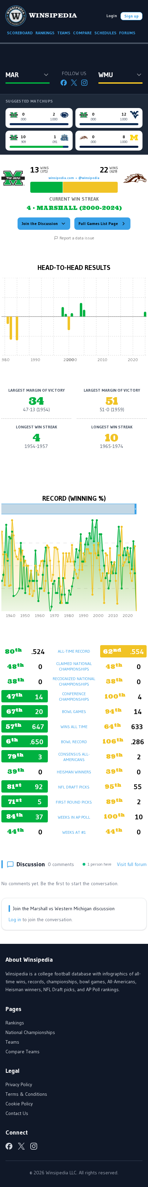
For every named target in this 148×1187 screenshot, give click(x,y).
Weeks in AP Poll (74, 817)
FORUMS (127, 32)
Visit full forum (132, 864)
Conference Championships (74, 696)
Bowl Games (74, 711)
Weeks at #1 (74, 832)
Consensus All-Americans (73, 756)
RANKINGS (44, 32)
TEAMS (63, 32)
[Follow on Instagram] (84, 83)
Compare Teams (23, 1051)
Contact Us (17, 1113)
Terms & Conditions (26, 1094)
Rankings (15, 1023)
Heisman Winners (74, 771)
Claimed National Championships (74, 666)
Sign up (131, 16)
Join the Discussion (40, 223)
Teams (12, 1042)
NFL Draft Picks (73, 787)
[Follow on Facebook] (64, 83)
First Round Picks (74, 802)
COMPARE (82, 32)
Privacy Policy (19, 1084)
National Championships (30, 1032)
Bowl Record (74, 741)
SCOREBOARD (20, 32)
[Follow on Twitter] (74, 83)
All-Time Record (74, 651)
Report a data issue (77, 237)
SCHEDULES (105, 32)
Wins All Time (74, 726)
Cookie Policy (19, 1104)
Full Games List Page (98, 223)
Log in (15, 919)
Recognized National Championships (74, 681)
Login (111, 15)
